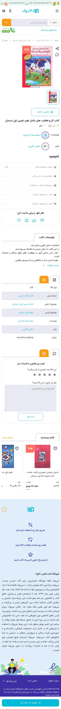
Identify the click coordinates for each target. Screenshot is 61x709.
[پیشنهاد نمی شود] (42, 220)
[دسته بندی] (57, 11)
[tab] (54, 279)
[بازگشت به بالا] (4, 509)
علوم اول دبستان (26, 312)
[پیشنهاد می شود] (34, 220)
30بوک (56, 40)
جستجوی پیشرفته (49, 30)
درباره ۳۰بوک (53, 681)
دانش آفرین (34, 146)
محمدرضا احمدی (31, 135)
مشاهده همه (7, 438)
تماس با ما (32, 681)
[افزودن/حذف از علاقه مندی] (55, 448)
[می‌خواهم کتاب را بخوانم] (27, 220)
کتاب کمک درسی (42, 40)
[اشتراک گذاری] (57, 49)
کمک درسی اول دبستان (22, 40)
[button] (5, 467)
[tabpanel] (30, 312)
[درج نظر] (57, 55)
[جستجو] (6, 22)
